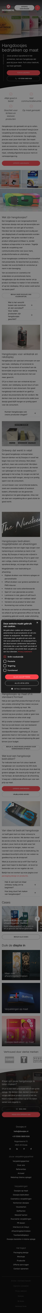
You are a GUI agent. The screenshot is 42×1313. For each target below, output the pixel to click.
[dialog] (21, 656)
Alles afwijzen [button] (22, 683)
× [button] (37, 623)
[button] (21, 688)
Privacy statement (25, 651)
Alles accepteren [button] (21, 677)
